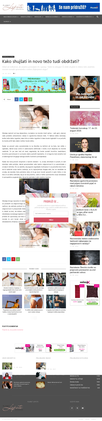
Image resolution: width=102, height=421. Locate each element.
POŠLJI (51, 220)
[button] (51, 201)
